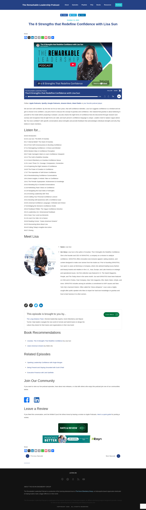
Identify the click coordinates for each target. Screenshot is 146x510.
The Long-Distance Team (35, 319)
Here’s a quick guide (104, 414)
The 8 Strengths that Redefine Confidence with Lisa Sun (73, 24)
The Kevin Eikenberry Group (84, 491)
